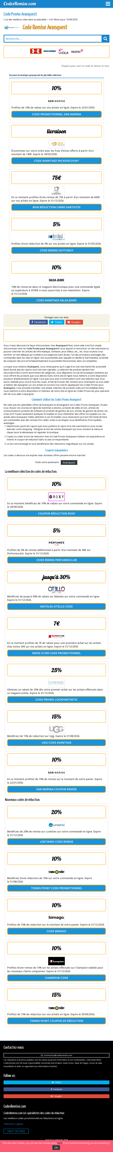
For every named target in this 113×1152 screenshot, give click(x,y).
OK (56, 1147)
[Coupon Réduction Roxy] (56, 497)
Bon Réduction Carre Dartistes (56, 207)
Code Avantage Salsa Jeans (56, 300)
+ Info (50, 19)
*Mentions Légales (13, 1123)
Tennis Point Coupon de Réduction (56, 1021)
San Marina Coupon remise (56, 789)
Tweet (57, 322)
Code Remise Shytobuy (56, 250)
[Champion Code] (56, 961)
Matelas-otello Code (56, 606)
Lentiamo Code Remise (56, 841)
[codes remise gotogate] (36, 51)
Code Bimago (56, 931)
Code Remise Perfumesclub (57, 560)
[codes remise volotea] (63, 51)
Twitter (57, 1082)
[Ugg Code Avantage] (56, 729)
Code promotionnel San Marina (56, 114)
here (59, 1143)
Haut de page (16, 1131)
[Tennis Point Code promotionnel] (56, 871)
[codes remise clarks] (77, 51)
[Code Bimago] (56, 918)
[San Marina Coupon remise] (56, 772)
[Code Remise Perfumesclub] (56, 543)
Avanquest (69, 462)
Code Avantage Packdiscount (56, 161)
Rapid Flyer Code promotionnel (56, 653)
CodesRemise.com (20, 3)
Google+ (75, 322)
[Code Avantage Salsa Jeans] (56, 280)
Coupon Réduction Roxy (56, 513)
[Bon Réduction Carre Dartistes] (56, 190)
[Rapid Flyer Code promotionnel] (56, 636)
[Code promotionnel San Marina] (56, 101)
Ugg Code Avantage (56, 742)
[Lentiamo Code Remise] (56, 825)
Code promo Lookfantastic (56, 699)
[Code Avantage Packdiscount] (56, 144)
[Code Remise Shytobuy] (56, 237)
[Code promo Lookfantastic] (56, 683)
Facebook (39, 322)
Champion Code (56, 978)
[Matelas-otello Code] (56, 590)
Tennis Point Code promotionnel (56, 888)
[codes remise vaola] (49, 51)
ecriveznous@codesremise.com (57, 1055)
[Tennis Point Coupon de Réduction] (56, 1007)
